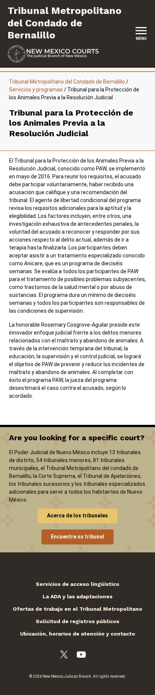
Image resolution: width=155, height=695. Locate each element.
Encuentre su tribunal (77, 537)
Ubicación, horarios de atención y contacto (77, 634)
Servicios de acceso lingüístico (77, 584)
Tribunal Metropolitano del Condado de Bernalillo (67, 82)
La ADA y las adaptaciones (77, 596)
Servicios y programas (36, 90)
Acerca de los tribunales (77, 516)
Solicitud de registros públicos (77, 621)
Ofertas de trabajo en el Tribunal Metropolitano (77, 609)
